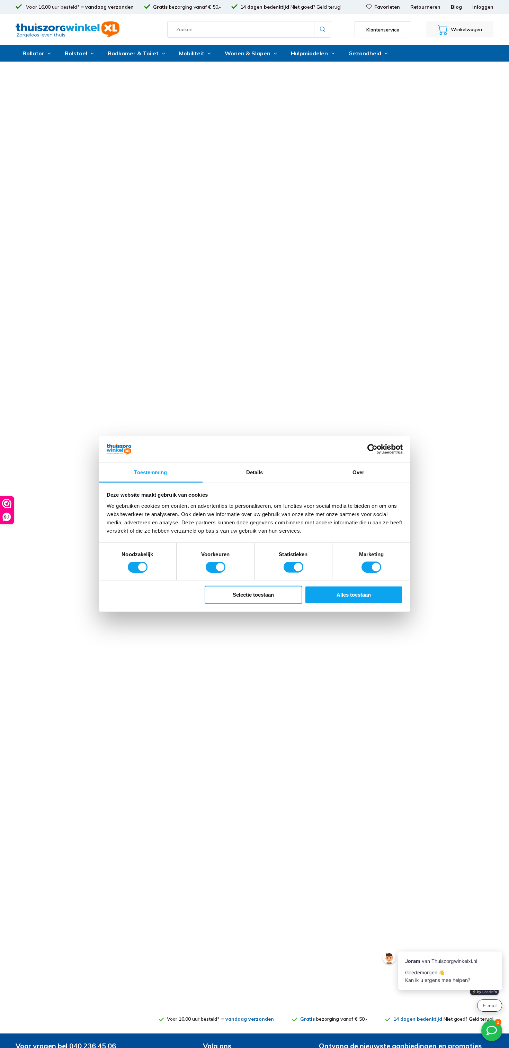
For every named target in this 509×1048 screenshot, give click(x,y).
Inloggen (482, 7)
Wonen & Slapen (247, 53)
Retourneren (425, 7)
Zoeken (322, 29)
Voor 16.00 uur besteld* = (79, 7)
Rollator (33, 53)
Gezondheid (364, 53)
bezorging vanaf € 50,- (187, 7)
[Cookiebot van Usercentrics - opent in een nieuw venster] (372, 449)
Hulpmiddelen (309, 53)
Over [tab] (358, 472)
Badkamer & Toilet (133, 53)
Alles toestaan (354, 595)
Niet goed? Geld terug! (290, 7)
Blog (456, 7)
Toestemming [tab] (150, 472)
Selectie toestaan (253, 595)
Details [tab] (254, 472)
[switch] (215, 566)
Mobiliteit (191, 53)
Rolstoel (76, 53)
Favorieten (387, 7)
